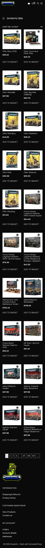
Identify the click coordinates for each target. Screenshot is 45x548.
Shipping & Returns (11, 494)
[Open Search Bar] (37, 3)
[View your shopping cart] (28, 3)
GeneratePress (35, 544)
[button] (17, 31)
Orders (5, 529)
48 (28, 456)
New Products (9, 512)
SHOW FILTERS (15, 18)
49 (33, 456)
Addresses (7, 536)
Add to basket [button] (10, 62)
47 (24, 456)
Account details (9, 533)
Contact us (7, 515)
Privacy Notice (9, 498)
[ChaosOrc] (8, 3)
